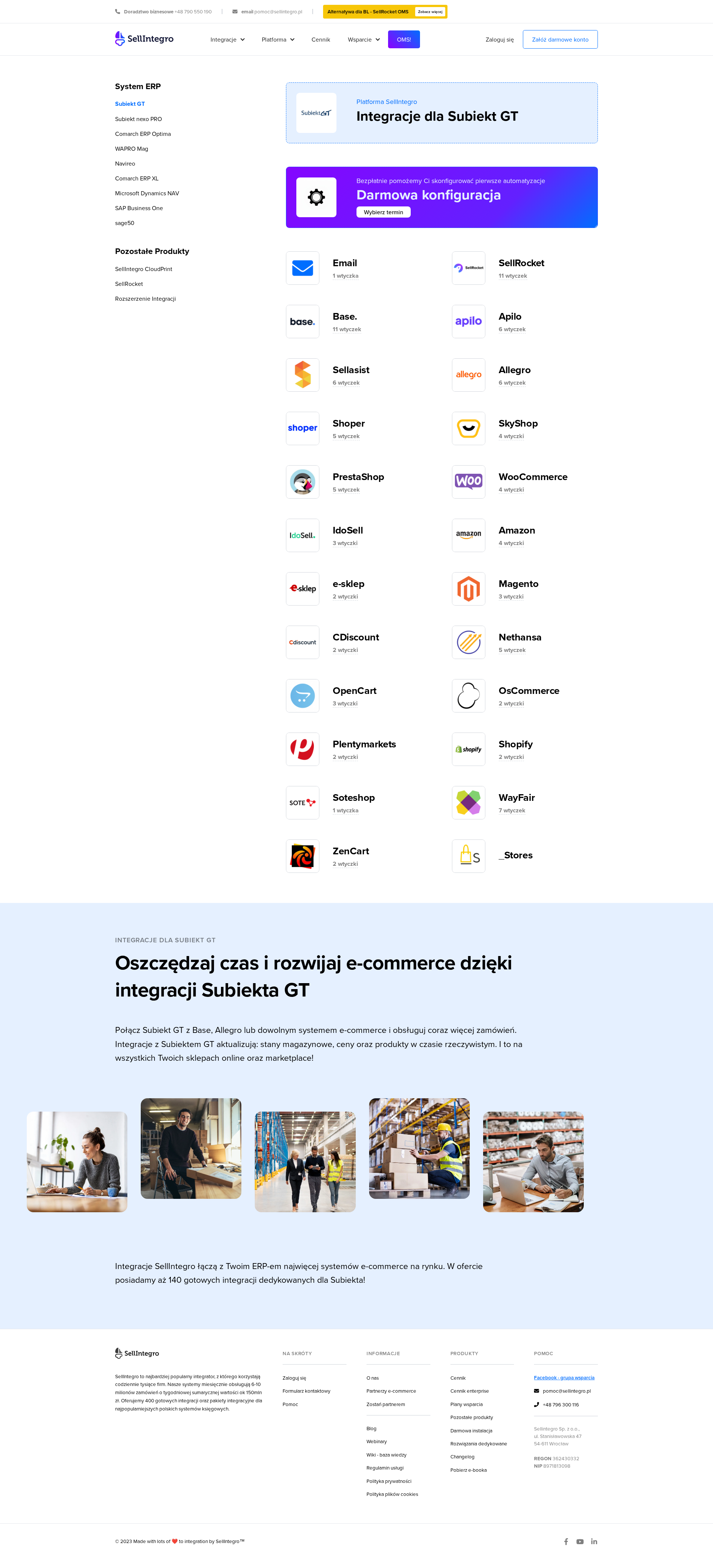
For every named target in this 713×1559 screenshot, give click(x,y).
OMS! (404, 39)
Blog (372, 1428)
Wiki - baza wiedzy (387, 1454)
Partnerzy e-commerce (391, 1390)
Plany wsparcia (466, 1404)
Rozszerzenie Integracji (145, 298)
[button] (227, 39)
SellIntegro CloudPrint (143, 269)
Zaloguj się (500, 39)
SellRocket (129, 283)
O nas (373, 1377)
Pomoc (290, 1404)
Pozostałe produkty (471, 1417)
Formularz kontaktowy (307, 1390)
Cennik (321, 39)
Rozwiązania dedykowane (478, 1443)
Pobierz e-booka (468, 1469)
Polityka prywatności (389, 1480)
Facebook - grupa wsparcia (564, 1377)
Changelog (462, 1456)
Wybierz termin (383, 212)
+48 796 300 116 (556, 1404)
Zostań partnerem (386, 1404)
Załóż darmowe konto (560, 39)
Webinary (377, 1441)
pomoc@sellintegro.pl (562, 1390)
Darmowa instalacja (471, 1430)
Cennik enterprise (469, 1390)
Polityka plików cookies (392, 1493)
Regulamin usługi (385, 1467)
